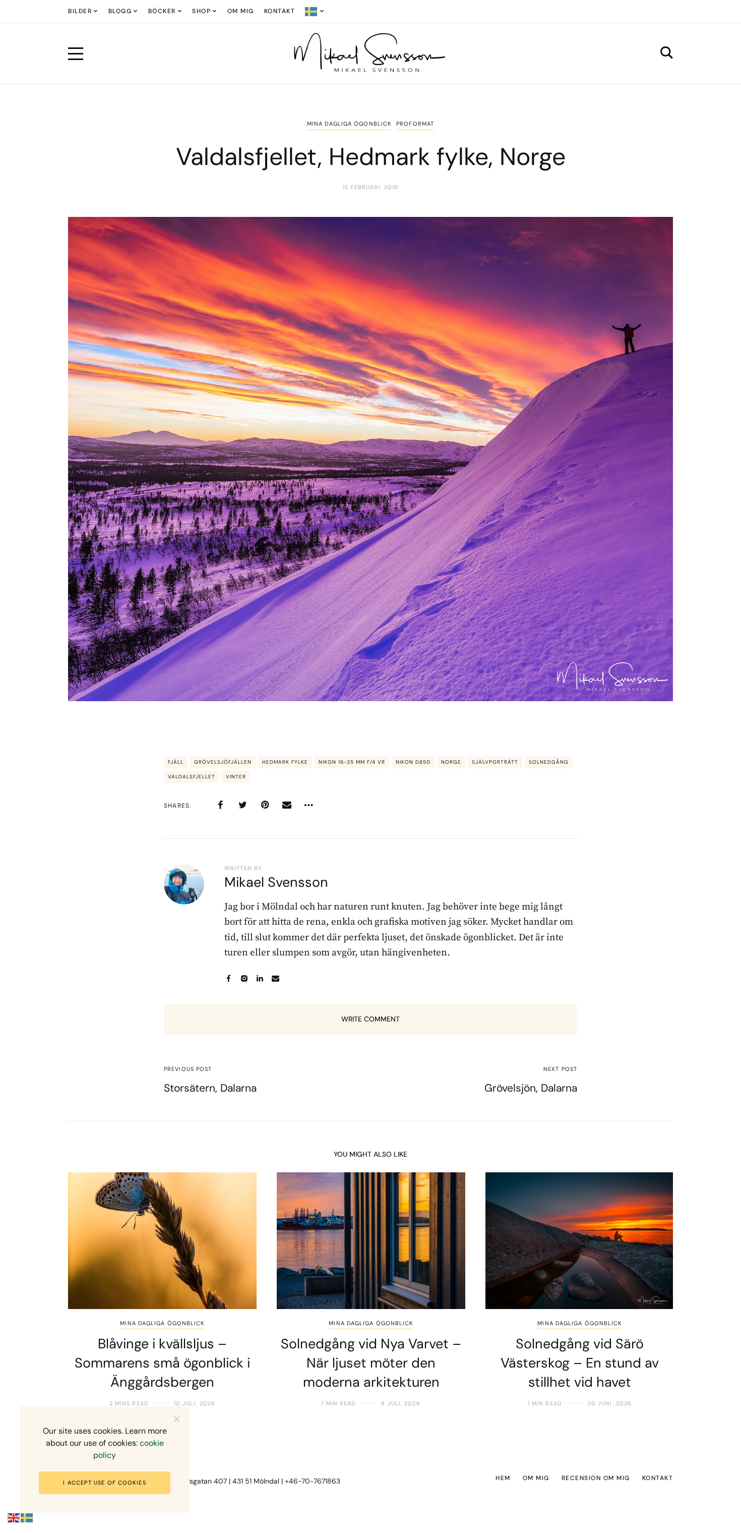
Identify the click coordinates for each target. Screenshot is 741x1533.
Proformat (415, 123)
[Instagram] (244, 978)
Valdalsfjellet (191, 776)
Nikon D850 (413, 762)
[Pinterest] (264, 805)
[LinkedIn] (260, 978)
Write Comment (370, 1019)
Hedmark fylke (285, 762)
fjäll (175, 762)
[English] (14, 1517)
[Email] (286, 805)
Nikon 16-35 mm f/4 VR (352, 762)
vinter (236, 776)
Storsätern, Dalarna (210, 1088)
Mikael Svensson (276, 882)
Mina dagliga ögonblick (349, 123)
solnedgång (549, 762)
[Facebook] (220, 805)
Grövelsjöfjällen (223, 762)
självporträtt (495, 762)
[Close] (176, 1419)
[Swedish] (315, 11)
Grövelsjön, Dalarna (530, 1088)
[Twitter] (242, 805)
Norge (451, 762)
